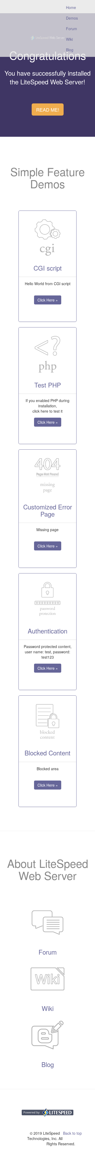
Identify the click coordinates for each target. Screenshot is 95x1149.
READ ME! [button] (47, 109)
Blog (69, 49)
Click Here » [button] (47, 300)
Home (74, 7)
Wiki (69, 39)
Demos (72, 18)
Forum (71, 28)
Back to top (72, 1133)
